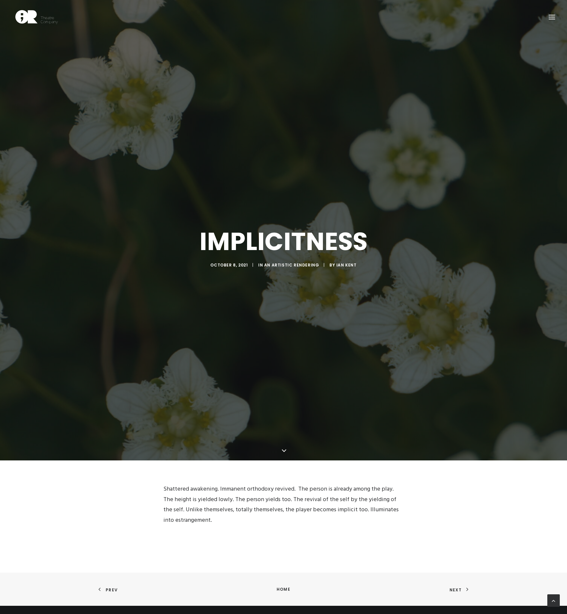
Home (283, 589)
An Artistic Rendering (291, 265)
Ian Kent (346, 265)
